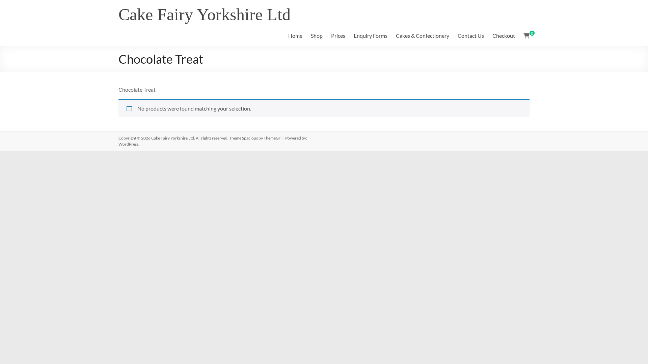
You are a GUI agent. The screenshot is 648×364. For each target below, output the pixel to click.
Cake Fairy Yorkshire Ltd (204, 14)
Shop (317, 35)
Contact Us (471, 35)
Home (295, 35)
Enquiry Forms (370, 35)
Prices (338, 35)
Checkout (503, 35)
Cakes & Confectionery (422, 35)
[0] (526, 35)
